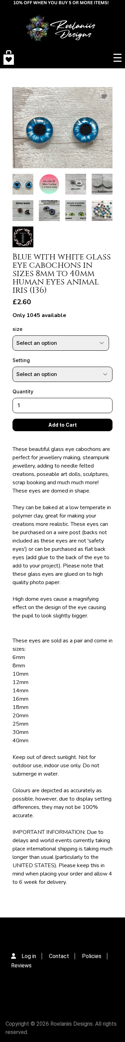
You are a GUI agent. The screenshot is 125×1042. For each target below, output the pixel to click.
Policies (91, 956)
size (17, 329)
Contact (59, 956)
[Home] (61, 23)
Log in (29, 956)
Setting (21, 360)
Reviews (21, 965)
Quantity (22, 391)
